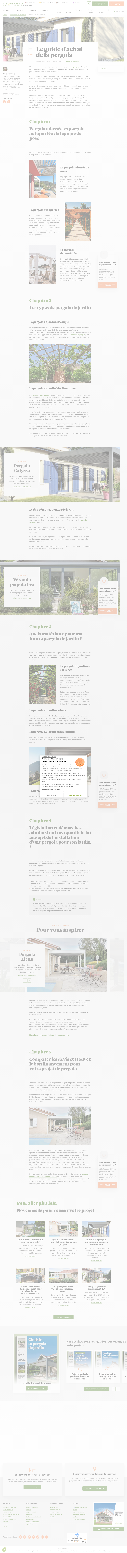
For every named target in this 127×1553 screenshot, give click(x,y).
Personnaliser (51, 795)
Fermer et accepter (75, 795)
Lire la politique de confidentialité (51, 789)
